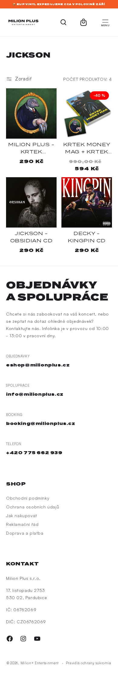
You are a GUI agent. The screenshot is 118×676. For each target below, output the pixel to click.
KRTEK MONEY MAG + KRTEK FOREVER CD (86, 149)
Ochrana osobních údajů (32, 506)
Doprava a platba (25, 533)
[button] (105, 22)
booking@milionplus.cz (40, 423)
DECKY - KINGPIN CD (87, 237)
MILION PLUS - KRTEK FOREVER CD (31, 149)
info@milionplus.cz (35, 394)
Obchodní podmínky (27, 498)
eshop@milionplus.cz (38, 365)
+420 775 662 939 (34, 452)
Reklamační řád (22, 524)
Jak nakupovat (21, 515)
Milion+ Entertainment (40, 663)
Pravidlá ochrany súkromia (89, 663)
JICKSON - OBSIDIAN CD (31, 237)
